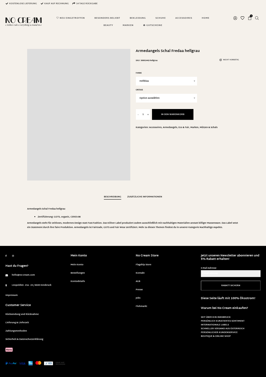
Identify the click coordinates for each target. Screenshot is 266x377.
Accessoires (155, 127)
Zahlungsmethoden (16, 331)
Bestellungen (78, 273)
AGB (138, 281)
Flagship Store (143, 265)
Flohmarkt (141, 306)
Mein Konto (77, 265)
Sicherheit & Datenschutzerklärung (24, 339)
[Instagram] (13, 256)
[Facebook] (6, 256)
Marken (194, 127)
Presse (139, 290)
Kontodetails (78, 281)
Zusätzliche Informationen (144, 197)
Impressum (11, 295)
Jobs (138, 298)
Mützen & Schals (209, 127)
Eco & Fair (183, 127)
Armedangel (80, 227)
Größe (139, 90)
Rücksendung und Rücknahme (22, 314)
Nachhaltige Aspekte (211, 227)
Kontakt (140, 273)
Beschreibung (112, 197)
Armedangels (170, 127)
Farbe (139, 73)
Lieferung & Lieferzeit (17, 323)
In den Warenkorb (172, 114)
